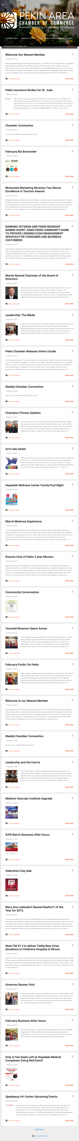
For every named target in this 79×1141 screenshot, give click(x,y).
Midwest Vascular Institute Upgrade (28, 798)
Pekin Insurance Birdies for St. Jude (29, 90)
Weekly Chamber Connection (24, 386)
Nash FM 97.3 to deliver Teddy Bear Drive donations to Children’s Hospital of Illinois (32, 947)
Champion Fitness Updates (23, 412)
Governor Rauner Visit (19, 984)
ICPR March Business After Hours (27, 834)
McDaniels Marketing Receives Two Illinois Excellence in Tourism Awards (33, 189)
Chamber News (12, 38)
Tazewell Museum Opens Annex (26, 628)
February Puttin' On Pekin (22, 664)
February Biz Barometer (21, 151)
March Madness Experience (23, 521)
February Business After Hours (25, 1020)
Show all (71, 46)
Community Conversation (22, 592)
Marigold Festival (28, 38)
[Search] (76, 5)
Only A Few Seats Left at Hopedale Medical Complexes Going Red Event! (33, 1058)
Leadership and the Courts (22, 762)
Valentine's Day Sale (18, 871)
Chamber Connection (19, 125)
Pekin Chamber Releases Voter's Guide (30, 351)
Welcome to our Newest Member (26, 700)
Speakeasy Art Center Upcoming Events (31, 1096)
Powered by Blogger (40, 1136)
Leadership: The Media (20, 315)
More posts (39, 1129)
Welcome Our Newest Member (25, 54)
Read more (69, 79)
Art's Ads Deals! (15, 449)
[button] (72, 54)
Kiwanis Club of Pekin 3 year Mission (29, 556)
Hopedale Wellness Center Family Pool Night (34, 485)
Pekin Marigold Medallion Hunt (52, 38)
